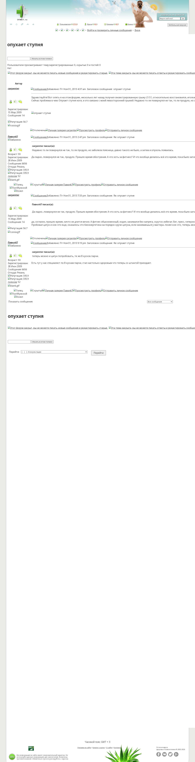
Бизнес (130, 24)
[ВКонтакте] (164, 756)
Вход (137, 30)
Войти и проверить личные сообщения (109, 30)
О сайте (109, 747)
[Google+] (176, 756)
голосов (12, 176)
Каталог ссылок (99, 747)
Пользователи (65, 24)
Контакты (117, 747)
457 (117, 24)
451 (95, 24)
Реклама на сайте (84, 747)
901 (137, 24)
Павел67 (13, 136)
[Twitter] (170, 756)
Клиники (110, 24)
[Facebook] (158, 756)
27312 (75, 24)
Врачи (89, 24)
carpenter (13, 88)
